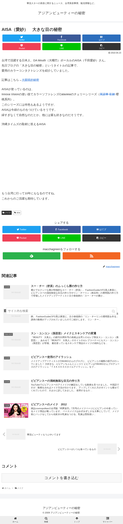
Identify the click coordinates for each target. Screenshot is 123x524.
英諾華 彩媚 (107, 94)
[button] (114, 311)
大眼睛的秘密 (30, 79)
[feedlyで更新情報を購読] (31, 255)
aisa (18, 213)
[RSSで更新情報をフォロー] (91, 255)
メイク (8, 213)
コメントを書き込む (61, 478)
